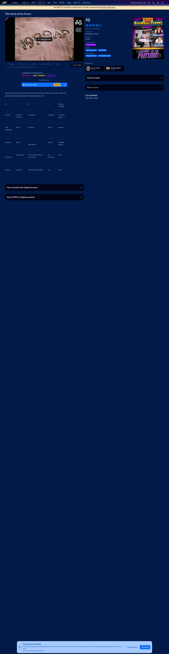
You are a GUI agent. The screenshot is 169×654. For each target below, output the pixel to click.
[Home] (4, 2)
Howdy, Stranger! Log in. (139, 3)
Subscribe (41, 3)
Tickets (24, 3)
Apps (49, 3)
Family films (102, 50)
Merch (76, 3)
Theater (77, 65)
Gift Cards (86, 3)
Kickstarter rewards (104, 55)
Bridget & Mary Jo (91, 55)
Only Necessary (132, 647)
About (69, 3)
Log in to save (9, 67)
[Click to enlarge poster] (148, 38)
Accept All (145, 647)
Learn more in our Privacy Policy (33, 651)
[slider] (86, 25)
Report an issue (92, 87)
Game (55, 3)
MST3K (62, 3)
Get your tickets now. (107, 7)
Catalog (14, 3)
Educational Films (91, 50)
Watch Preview (46, 39)
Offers (33, 3)
